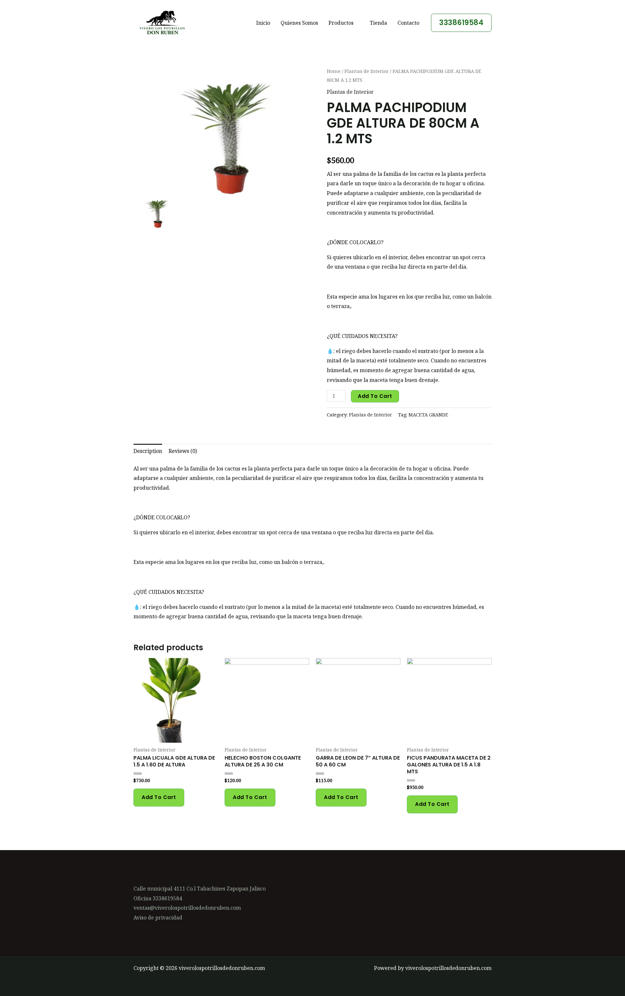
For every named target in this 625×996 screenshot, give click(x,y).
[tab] (147, 451)
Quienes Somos (299, 22)
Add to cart (375, 396)
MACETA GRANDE (428, 415)
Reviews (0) (183, 451)
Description (147, 451)
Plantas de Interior (366, 71)
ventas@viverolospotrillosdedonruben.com (187, 907)
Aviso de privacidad (157, 917)
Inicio (263, 22)
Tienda (378, 22)
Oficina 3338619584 (157, 898)
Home (333, 71)
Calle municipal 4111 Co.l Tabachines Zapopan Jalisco (199, 888)
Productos (341, 22)
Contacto (408, 22)
